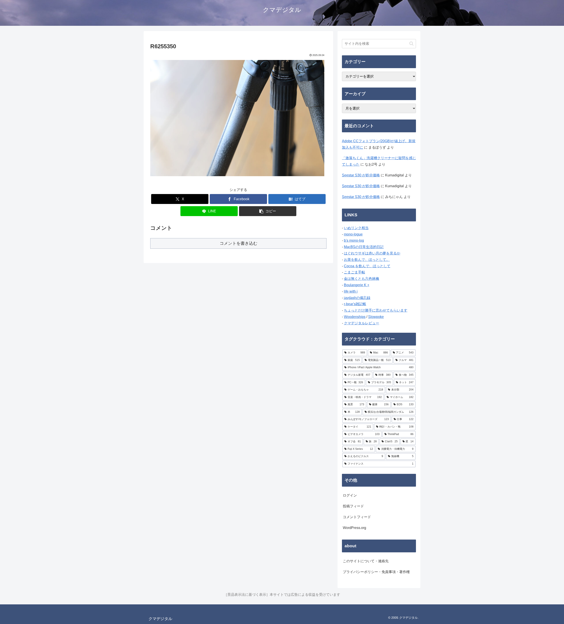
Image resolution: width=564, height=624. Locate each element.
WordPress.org (354, 528)
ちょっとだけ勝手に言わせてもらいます (375, 310)
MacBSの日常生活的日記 (364, 247)
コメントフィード (357, 517)
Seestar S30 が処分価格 (361, 175)
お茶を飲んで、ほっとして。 (367, 260)
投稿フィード (353, 506)
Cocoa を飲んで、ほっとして (367, 266)
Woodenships (354, 317)
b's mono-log (354, 240)
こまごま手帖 (354, 272)
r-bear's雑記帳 (355, 304)
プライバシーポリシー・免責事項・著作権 (376, 572)
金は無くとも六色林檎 (361, 278)
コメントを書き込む (238, 243)
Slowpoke (376, 317)
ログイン (350, 495)
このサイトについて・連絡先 (366, 561)
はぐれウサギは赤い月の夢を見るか (372, 253)
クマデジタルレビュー (361, 323)
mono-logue (353, 234)
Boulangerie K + (356, 285)
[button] (267, 211)
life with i (351, 291)
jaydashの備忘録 (357, 298)
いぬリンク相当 (356, 228)
